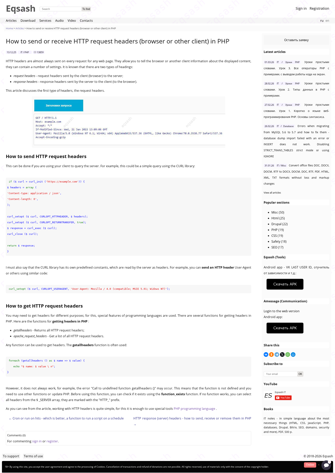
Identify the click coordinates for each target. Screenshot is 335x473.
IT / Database (285, 126)
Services (45, 20)
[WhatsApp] (287, 354)
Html (275, 218)
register (52, 441)
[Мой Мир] (293, 354)
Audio (59, 20)
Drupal (276, 224)
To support (11, 456)
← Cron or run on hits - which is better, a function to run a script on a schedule (66, 418)
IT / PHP (25, 52)
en (327, 20)
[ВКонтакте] (266, 354)
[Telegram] (277, 354)
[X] (282, 354)
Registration (319, 8)
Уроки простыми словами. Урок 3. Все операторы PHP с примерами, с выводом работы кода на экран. (296, 68)
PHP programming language (195, 408)
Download (28, 20)
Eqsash (21, 8)
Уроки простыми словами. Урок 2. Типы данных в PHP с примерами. (296, 89)
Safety (275, 241)
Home (9, 28)
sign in (37, 441)
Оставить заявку (296, 40)
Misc (274, 212)
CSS (274, 235)
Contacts (86, 20)
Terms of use (33, 456)
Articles (11, 20)
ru (322, 20)
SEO (274, 247)
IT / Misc (281, 165)
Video (72, 20)
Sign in (301, 8)
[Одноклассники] (271, 354)
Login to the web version (282, 311)
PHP (274, 230)
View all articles (272, 192)
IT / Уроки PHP (288, 62)
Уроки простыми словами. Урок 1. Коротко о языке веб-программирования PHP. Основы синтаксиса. (296, 111)
